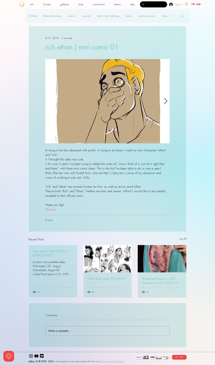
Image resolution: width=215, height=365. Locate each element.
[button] (31, 4)
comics (71, 16)
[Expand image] (107, 101)
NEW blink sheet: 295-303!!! (106, 279)
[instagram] (31, 356)
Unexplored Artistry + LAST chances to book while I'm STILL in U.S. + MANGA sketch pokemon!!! (162, 281)
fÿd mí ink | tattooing (108, 16)
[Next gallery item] (166, 101)
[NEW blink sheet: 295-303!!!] (107, 258)
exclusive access (147, 16)
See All (183, 238)
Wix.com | (95, 361)
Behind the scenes (52, 16)
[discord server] (41, 356)
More (164, 16)
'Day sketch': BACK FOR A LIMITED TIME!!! (50, 253)
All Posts (33, 16)
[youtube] (36, 356)
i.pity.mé (86, 16)
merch (129, 16)
